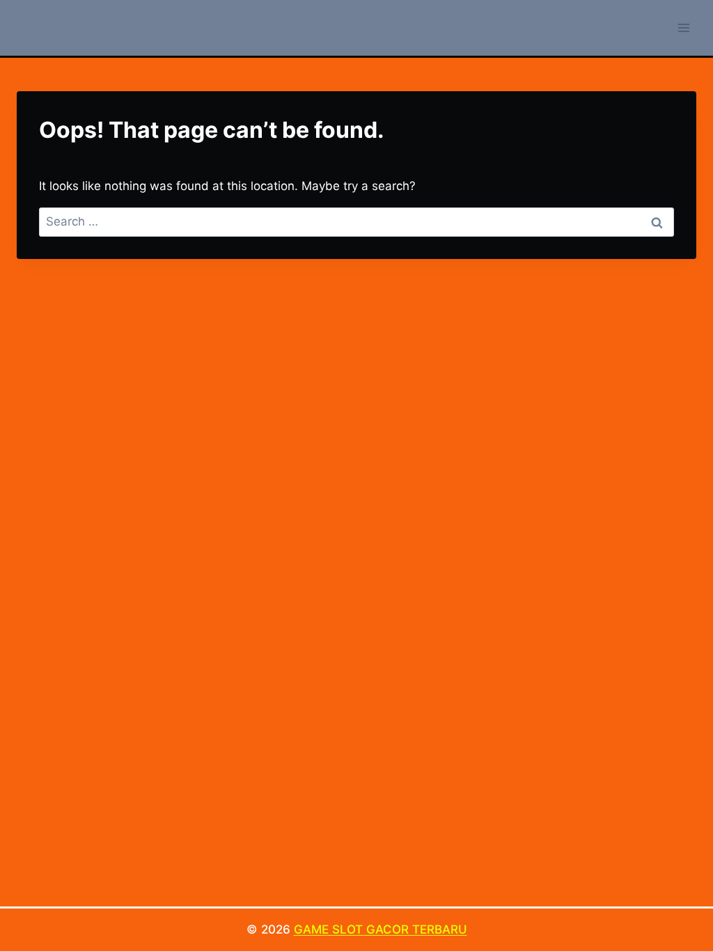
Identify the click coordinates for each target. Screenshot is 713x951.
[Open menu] (683, 27)
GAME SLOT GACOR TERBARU (380, 929)
